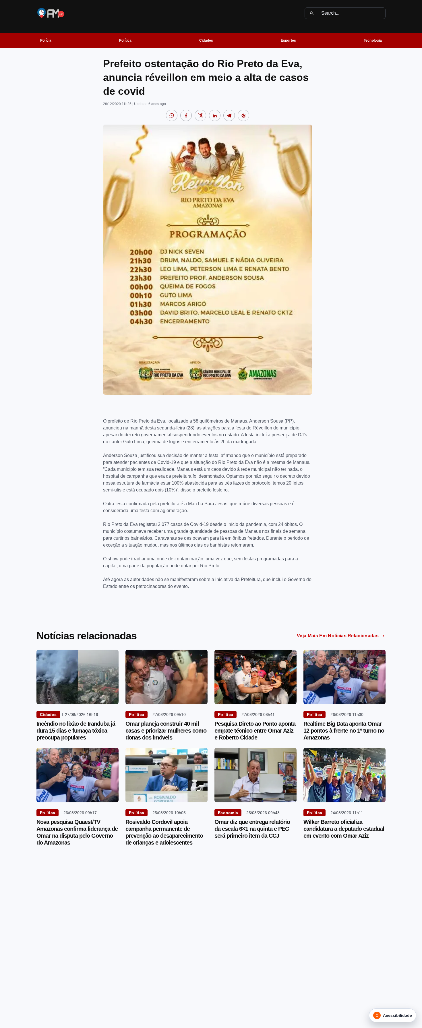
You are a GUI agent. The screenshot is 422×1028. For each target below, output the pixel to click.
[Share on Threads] (243, 115)
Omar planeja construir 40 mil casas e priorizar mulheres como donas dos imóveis (165, 731)
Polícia (46, 40)
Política (125, 40)
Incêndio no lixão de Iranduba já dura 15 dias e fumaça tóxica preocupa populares (75, 731)
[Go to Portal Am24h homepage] (50, 13)
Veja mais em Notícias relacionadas (338, 635)
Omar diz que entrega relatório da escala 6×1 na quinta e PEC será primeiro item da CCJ (252, 829)
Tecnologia (373, 40)
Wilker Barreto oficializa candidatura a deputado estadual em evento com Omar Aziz (343, 829)
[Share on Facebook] (186, 115)
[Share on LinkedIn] (214, 115)
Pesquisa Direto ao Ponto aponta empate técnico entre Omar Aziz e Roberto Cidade (254, 731)
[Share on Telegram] (229, 115)
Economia (228, 812)
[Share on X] (200, 115)
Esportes (288, 40)
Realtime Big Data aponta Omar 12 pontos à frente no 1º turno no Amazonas (343, 731)
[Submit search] (312, 13)
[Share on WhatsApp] (171, 115)
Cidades (206, 40)
